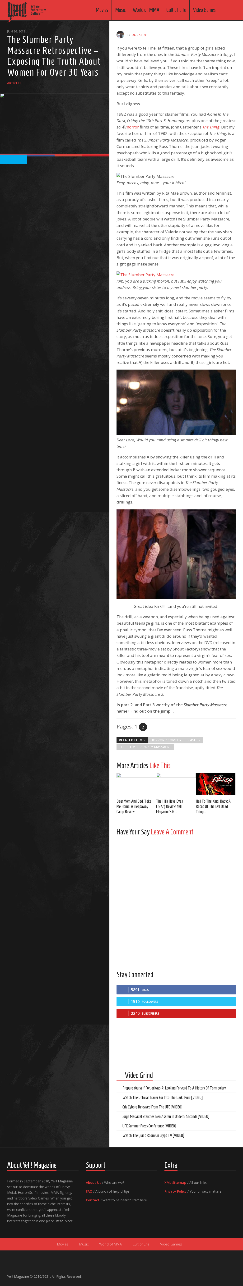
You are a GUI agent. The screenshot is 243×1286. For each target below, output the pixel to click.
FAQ (89, 1191)
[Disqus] (176, 898)
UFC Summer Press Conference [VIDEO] (149, 1126)
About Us (93, 1182)
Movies (102, 10)
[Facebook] (210, 1274)
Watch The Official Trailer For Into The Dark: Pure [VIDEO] (162, 1097)
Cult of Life (176, 10)
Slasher (194, 740)
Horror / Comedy (166, 740)
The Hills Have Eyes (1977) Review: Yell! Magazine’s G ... (169, 806)
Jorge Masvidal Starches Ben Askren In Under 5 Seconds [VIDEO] (165, 1116)
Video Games (204, 10)
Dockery (139, 34)
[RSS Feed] (233, 1274)
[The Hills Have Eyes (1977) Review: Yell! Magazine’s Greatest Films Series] (176, 784)
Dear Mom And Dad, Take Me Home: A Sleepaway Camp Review (134, 806)
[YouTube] (218, 1274)
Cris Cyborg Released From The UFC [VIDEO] (152, 1107)
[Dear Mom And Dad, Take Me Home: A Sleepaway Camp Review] (136, 784)
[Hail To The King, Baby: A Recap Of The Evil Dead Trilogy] (215, 784)
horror (133, 127)
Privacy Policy (175, 1191)
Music (120, 10)
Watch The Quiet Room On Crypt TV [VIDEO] (153, 1135)
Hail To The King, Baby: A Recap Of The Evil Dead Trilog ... (213, 806)
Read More (64, 1221)
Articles (14, 83)
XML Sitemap (175, 1182)
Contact (92, 1200)
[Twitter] (225, 1274)
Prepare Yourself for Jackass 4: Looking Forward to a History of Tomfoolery (174, 1088)
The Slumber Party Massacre (145, 747)
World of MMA (146, 10)
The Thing (210, 127)
